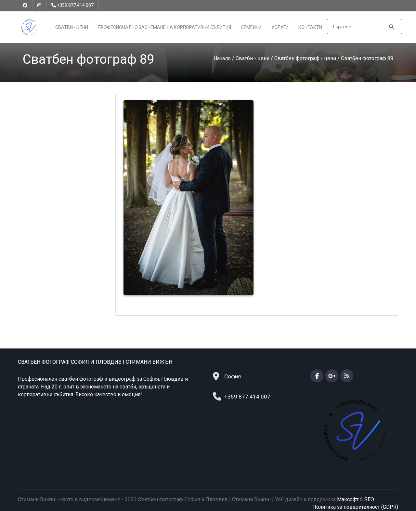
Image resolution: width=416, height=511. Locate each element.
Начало (222, 58)
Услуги (280, 27)
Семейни (251, 27)
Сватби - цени (71, 27)
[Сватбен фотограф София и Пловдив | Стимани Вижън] (29, 27)
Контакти (310, 27)
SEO (369, 499)
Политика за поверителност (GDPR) (355, 507)
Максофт (347, 499)
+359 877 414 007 (75, 5)
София (232, 376)
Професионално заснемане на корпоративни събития (164, 27)
